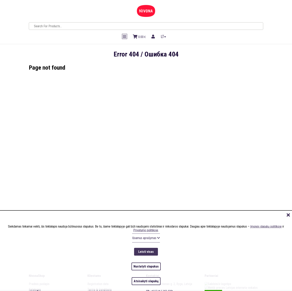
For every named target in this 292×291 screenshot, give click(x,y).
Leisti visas (146, 263)
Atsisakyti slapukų (146, 283)
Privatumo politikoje (145, 244)
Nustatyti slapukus (146, 273)
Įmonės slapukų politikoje (266, 240)
